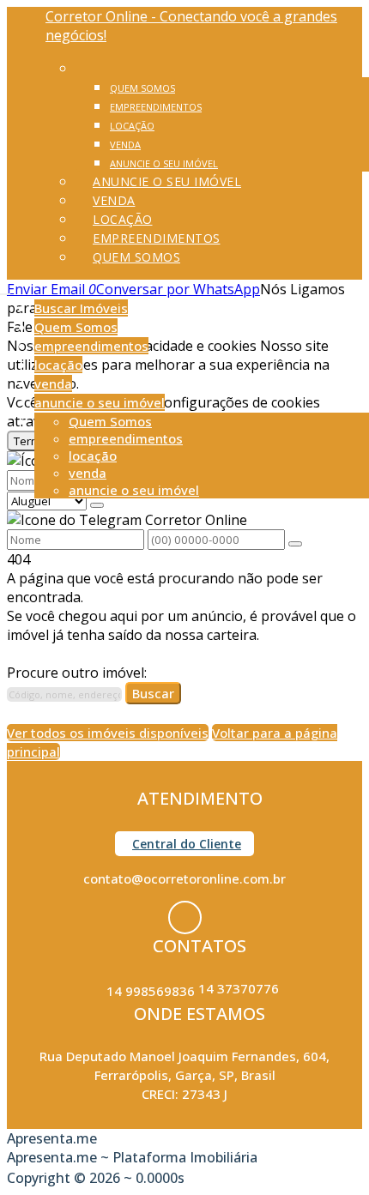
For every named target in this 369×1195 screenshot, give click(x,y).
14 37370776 (238, 988)
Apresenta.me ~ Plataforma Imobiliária (132, 1157)
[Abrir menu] (5, 289)
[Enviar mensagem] (97, 505)
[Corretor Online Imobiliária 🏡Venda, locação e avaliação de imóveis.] (185, 917)
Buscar (153, 693)
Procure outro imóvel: (77, 672)
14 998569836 (150, 990)
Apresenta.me (52, 1138)
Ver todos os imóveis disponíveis (108, 732)
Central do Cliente (186, 844)
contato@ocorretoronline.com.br (184, 878)
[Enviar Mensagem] (295, 543)
